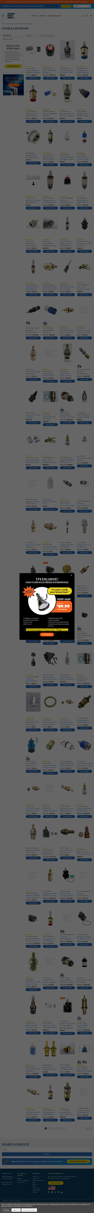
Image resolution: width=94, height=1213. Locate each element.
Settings (6, 1210)
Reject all (16, 1210)
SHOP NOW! (47, 634)
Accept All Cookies (29, 1210)
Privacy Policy (28, 1206)
